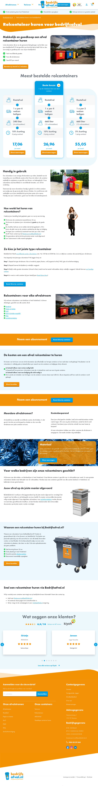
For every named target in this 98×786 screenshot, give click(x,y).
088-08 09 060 (74, 742)
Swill (7, 311)
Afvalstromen (7, 709)
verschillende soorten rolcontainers (26, 254)
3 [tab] (47, 661)
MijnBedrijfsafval (38, 603)
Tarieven (37, 709)
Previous (2, 644)
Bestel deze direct (42, 275)
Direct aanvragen (17, 152)
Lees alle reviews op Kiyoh (47, 666)
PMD (4, 724)
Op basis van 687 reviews (54, 624)
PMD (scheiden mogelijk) (13, 313)
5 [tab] (51, 661)
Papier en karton (10, 309)
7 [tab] (56, 661)
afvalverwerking (21, 554)
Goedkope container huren (43, 720)
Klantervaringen (71, 704)
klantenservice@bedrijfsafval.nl (32, 234)
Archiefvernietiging (11, 318)
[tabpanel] (24, 642)
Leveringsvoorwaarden (69, 777)
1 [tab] (42, 661)
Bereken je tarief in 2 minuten (15, 66)
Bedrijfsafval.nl (8, 17)
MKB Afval (38, 717)
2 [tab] (44, 661)
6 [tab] (54, 661)
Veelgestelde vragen (72, 693)
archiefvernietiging (46, 499)
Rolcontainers (39, 713)
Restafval (8, 307)
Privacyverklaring (81, 777)
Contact (68, 689)
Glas (7, 316)
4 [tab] (49, 661)
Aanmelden (42, 694)
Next (95, 644)
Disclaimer (89, 777)
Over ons (69, 701)
